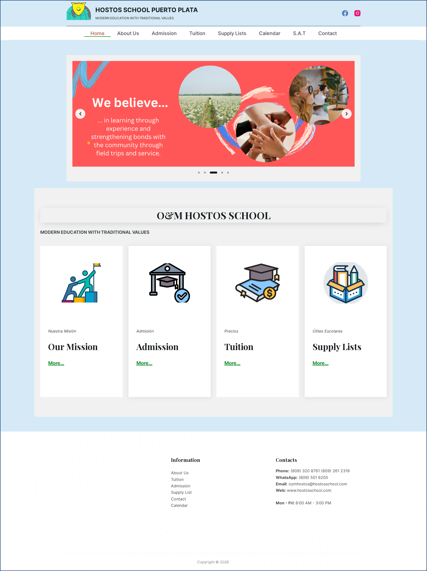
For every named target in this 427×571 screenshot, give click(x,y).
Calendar (269, 33)
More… (144, 363)
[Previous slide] (80, 114)
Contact (327, 33)
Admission (164, 33)
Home (97, 33)
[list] (213, 114)
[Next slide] (347, 114)
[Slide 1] (199, 173)
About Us (128, 33)
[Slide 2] (205, 173)
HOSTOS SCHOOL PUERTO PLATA (146, 10)
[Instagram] (357, 13)
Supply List (181, 492)
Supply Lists (232, 33)
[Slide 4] (222, 173)
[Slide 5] (228, 173)
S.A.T (299, 33)
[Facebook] (345, 13)
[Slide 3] (213, 173)
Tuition (197, 33)
